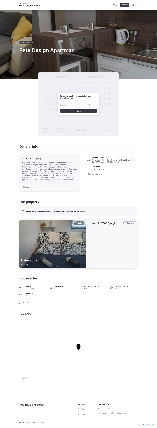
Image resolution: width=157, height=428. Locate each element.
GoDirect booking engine (146, 425)
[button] (84, 105)
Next (79, 111)
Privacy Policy (24, 423)
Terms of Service (38, 423)
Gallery (80, 223)
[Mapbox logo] (24, 378)
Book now (131, 223)
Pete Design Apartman (30, 5)
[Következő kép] (83, 244)
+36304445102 (104, 409)
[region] (78, 350)
